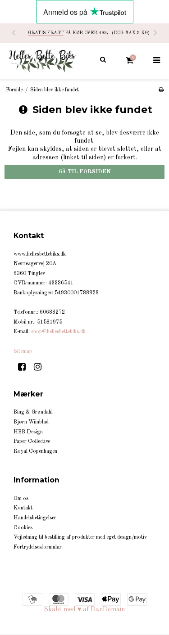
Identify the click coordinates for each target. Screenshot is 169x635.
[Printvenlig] (161, 90)
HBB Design (28, 432)
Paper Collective (32, 441)
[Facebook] (25, 367)
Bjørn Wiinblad (31, 422)
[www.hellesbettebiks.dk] (42, 61)
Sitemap (23, 351)
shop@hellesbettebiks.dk (58, 331)
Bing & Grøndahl (33, 412)
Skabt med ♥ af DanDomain (84, 609)
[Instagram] (41, 367)
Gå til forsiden (85, 172)
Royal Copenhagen (35, 451)
